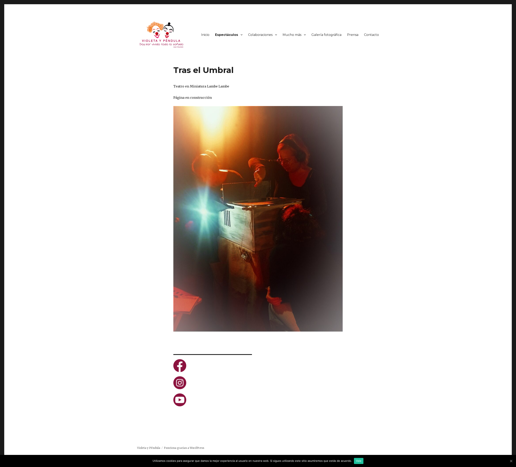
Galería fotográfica (326, 35)
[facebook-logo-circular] (212, 365)
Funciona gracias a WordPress (184, 448)
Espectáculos (226, 35)
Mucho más (292, 35)
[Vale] (511, 461)
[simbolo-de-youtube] (212, 399)
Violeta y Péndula (148, 448)
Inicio (205, 35)
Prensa (352, 35)
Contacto (371, 35)
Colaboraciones (260, 35)
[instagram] (212, 382)
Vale (358, 460)
